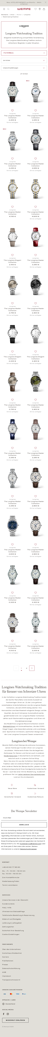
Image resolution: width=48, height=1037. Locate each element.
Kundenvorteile (8, 904)
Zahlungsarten (8, 927)
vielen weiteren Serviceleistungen (31, 774)
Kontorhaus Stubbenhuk (12, 953)
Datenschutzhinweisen (28, 849)
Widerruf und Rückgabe (11, 919)
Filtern (9, 53)
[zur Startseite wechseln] (24, 9)
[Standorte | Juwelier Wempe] (40, 9)
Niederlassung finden (10, 881)
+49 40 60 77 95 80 (11, 867)
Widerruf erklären (15, 1020)
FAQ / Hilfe (6, 908)
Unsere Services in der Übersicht (15, 900)
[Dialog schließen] (46, 2)
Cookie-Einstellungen (10, 934)
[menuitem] (4, 9)
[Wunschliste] (35, 9)
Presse (5, 965)
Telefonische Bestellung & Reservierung (18, 915)
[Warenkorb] (44, 9)
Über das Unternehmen (11, 949)
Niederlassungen (10, 756)
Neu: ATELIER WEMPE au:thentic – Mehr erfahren (24, 3)
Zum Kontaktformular (10, 877)
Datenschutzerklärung (11, 968)
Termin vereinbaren (10, 885)
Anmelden (24, 825)
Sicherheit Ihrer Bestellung (13, 931)
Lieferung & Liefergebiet (12, 923)
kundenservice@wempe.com (30, 844)
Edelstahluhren (9, 726)
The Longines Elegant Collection (12, 261)
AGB (4, 972)
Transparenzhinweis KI (11, 980)
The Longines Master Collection (12, 117)
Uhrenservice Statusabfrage (13, 911)
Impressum (6, 976)
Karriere (5, 957)
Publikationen (7, 961)
